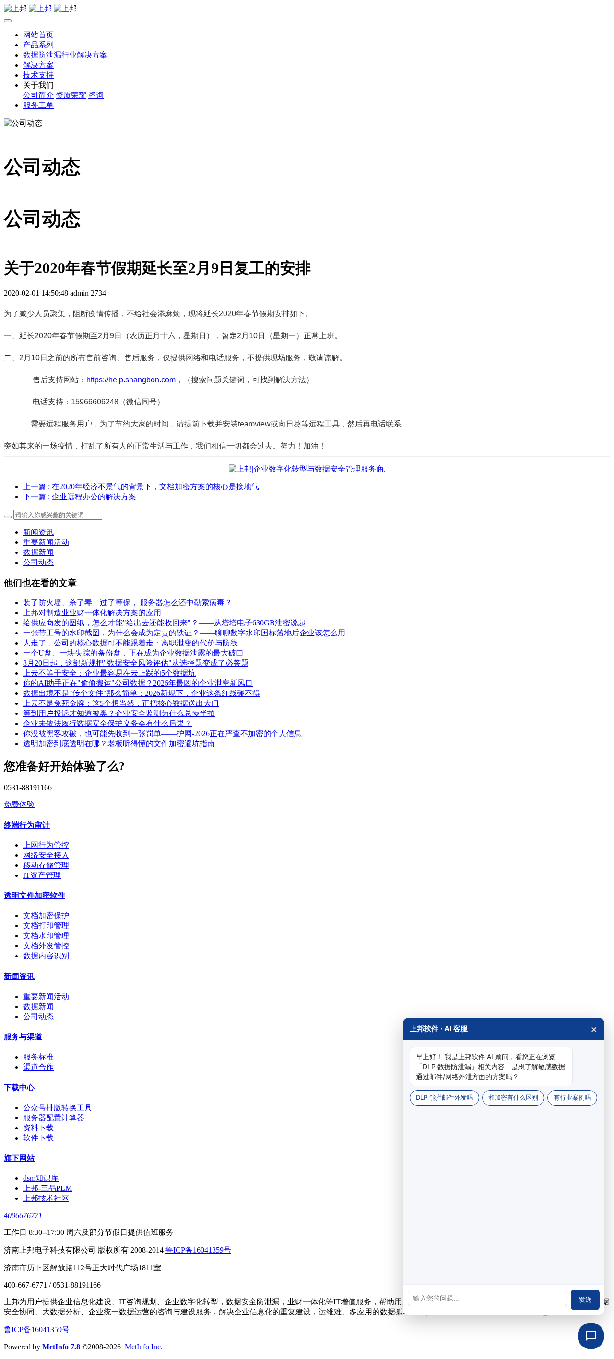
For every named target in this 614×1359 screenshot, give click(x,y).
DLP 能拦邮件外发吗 (444, 1097)
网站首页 (38, 35)
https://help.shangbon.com (131, 380)
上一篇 (141, 487)
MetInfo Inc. (144, 1347)
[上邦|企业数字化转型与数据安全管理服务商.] (307, 469)
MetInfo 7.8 (61, 1347)
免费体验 (19, 804)
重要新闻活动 (46, 542)
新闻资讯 (38, 532)
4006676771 (23, 1215)
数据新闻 (38, 552)
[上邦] (307, 9)
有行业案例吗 (572, 1097)
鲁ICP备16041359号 (198, 1250)
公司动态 (38, 562)
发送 (585, 1299)
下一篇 (79, 497)
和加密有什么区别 (513, 1097)
